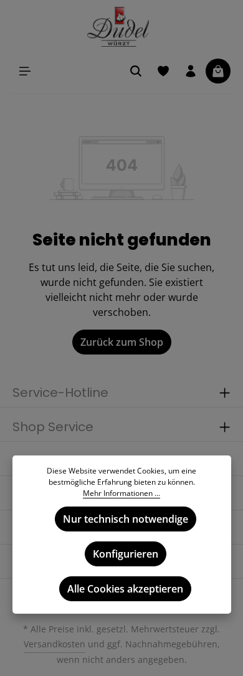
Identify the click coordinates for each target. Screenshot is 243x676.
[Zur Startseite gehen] (121, 27)
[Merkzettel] (163, 71)
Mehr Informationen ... (121, 493)
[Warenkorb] (218, 71)
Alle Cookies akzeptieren (125, 589)
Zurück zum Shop (121, 342)
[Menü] (24, 71)
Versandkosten (54, 644)
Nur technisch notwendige (125, 519)
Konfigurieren (125, 554)
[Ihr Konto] (190, 71)
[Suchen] (135, 71)
